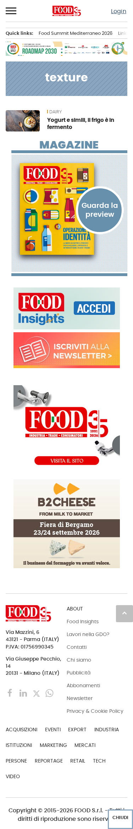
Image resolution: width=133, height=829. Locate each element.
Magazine (69, 145)
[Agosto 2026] (69, 209)
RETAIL (77, 760)
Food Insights (83, 621)
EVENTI (53, 729)
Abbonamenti (83, 685)
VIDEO (13, 776)
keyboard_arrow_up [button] (124, 613)
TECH (99, 760)
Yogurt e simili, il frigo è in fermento (80, 123)
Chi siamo (79, 659)
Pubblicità (78, 672)
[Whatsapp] (49, 693)
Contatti (77, 647)
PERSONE (16, 760)
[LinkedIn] (24, 693)
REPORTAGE (49, 760)
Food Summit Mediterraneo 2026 (75, 33)
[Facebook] (11, 693)
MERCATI (84, 745)
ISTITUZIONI (19, 745)
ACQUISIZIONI (21, 729)
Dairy (55, 112)
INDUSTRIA (106, 729)
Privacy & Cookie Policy (95, 711)
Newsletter (80, 698)
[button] (11, 11)
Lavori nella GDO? (88, 634)
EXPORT (77, 729)
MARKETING (53, 745)
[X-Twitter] (37, 693)
